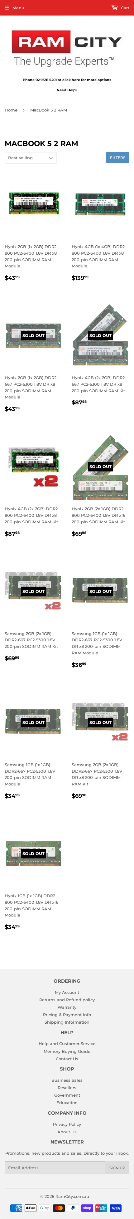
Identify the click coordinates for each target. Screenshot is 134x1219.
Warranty (67, 1007)
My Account (67, 992)
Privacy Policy (67, 1124)
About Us (67, 1131)
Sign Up (117, 1168)
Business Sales (67, 1080)
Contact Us (67, 1058)
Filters (117, 157)
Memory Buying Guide (67, 1051)
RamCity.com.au (72, 1196)
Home (11, 109)
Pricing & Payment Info (67, 1014)
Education (67, 1102)
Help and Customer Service (67, 1043)
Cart (124, 7)
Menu (18, 7)
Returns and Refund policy (67, 999)
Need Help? (67, 90)
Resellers (67, 1087)
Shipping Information (67, 1022)
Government (67, 1095)
